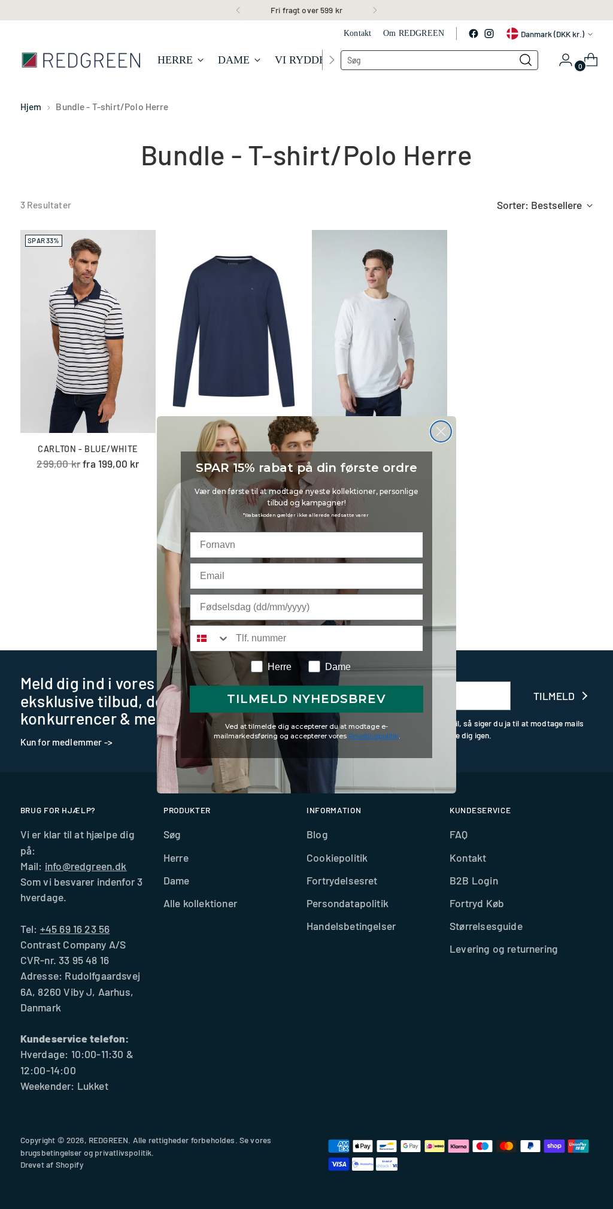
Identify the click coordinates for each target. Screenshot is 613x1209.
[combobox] (210, 638)
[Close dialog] (440, 431)
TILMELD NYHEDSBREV (306, 699)
